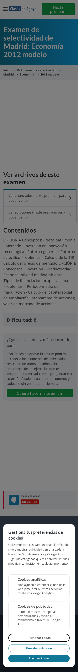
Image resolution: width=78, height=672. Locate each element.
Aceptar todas (39, 658)
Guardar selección (39, 648)
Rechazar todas (39, 638)
